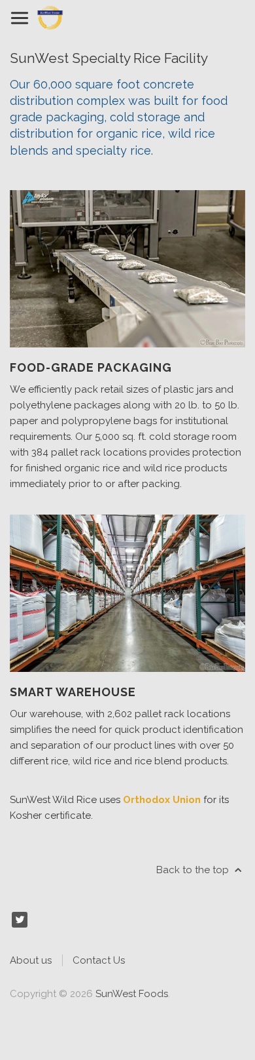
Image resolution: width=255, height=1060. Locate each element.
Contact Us (99, 960)
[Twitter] (19, 920)
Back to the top (193, 870)
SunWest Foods (131, 994)
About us (31, 960)
